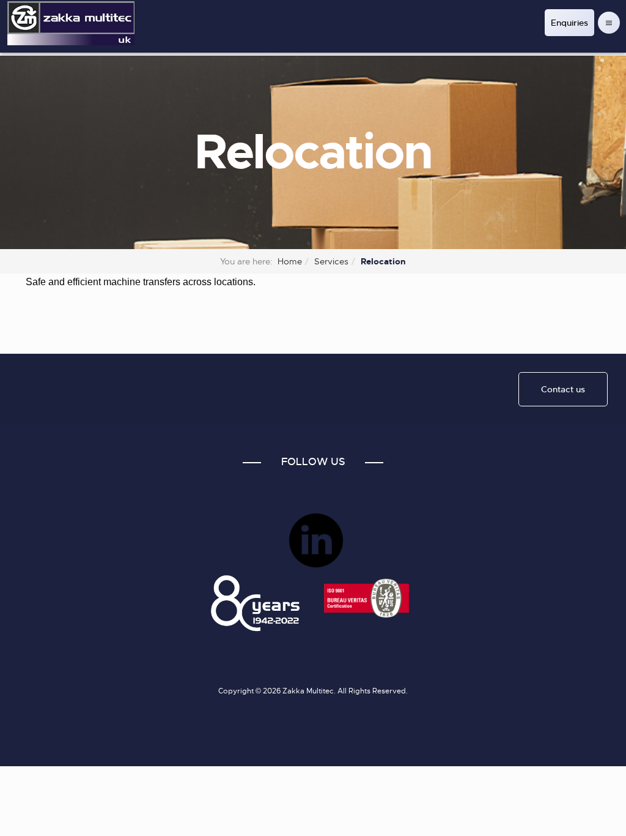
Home (290, 261)
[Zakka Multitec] (71, 23)
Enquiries (569, 22)
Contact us (563, 389)
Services (331, 261)
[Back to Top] (587, 797)
